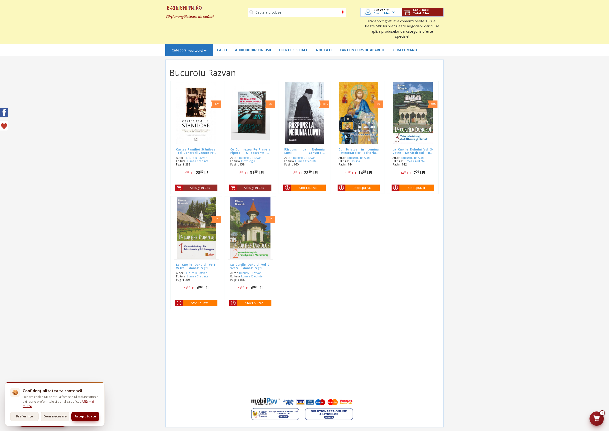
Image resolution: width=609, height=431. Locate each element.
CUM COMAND (405, 50)
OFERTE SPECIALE (293, 50)
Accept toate (85, 416)
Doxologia (248, 161)
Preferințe (24, 416)
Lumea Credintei (198, 161)
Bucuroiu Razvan (196, 158)
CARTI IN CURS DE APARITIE (362, 50)
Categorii (187, 50)
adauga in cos (200, 188)
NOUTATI (324, 50)
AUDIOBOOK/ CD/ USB (253, 50)
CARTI (222, 50)
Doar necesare (55, 416)
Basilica (354, 161)
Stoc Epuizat (308, 188)
